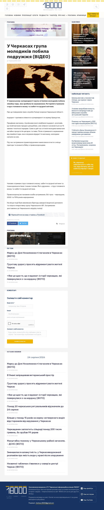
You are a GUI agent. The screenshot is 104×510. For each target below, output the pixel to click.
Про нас (61, 15)
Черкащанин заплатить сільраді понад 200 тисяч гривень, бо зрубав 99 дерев (34, 431)
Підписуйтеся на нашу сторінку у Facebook (28, 215)
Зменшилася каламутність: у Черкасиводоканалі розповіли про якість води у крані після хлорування (35, 454)
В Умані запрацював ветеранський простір (30, 375)
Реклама (72, 15)
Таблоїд (53, 15)
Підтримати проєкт (93, 15)
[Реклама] (36, 30)
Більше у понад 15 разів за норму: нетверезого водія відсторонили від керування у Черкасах (36, 419)
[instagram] (13, 4)
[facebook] (7, 4)
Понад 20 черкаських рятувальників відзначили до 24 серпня (35, 408)
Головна (9, 15)
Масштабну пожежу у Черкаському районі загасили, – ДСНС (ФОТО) (36, 442)
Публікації (27, 15)
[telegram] (24, 4)
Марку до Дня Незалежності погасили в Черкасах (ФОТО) (34, 365)
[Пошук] (96, 6)
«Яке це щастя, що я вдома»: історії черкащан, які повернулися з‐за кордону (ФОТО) (34, 396)
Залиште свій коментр (15, 329)
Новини (17, 15)
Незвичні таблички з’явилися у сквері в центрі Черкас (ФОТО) (32, 465)
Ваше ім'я (11, 303)
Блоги (35, 15)
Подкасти (43, 15)
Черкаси (62, 223)
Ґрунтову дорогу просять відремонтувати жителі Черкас (34, 385)
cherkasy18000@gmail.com (45, 503)
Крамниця (81, 15)
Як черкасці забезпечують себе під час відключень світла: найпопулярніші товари (83, 165)
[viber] (7, 9)
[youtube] (18, 4)
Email (9, 310)
